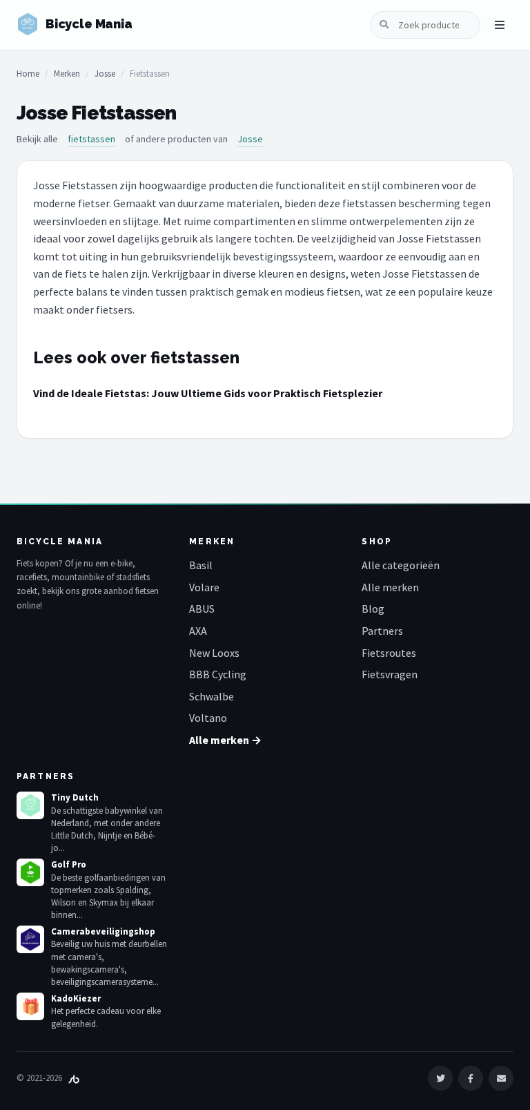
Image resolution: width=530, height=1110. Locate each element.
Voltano (208, 718)
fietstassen (91, 139)
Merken (67, 73)
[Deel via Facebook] (470, 1078)
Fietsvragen (390, 674)
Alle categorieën (401, 565)
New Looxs (214, 653)
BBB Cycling (217, 674)
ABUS (202, 608)
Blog (373, 608)
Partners (382, 631)
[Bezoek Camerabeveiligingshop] (30, 939)
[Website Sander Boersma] (74, 1078)
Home (28, 73)
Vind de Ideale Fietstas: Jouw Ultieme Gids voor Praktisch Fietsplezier (207, 393)
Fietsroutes (389, 653)
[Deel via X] (440, 1078)
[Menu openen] (499, 25)
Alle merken (390, 587)
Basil (201, 565)
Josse (105, 73)
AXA (198, 631)
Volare (204, 587)
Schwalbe (211, 696)
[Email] (501, 1078)
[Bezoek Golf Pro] (30, 872)
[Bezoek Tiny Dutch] (30, 805)
